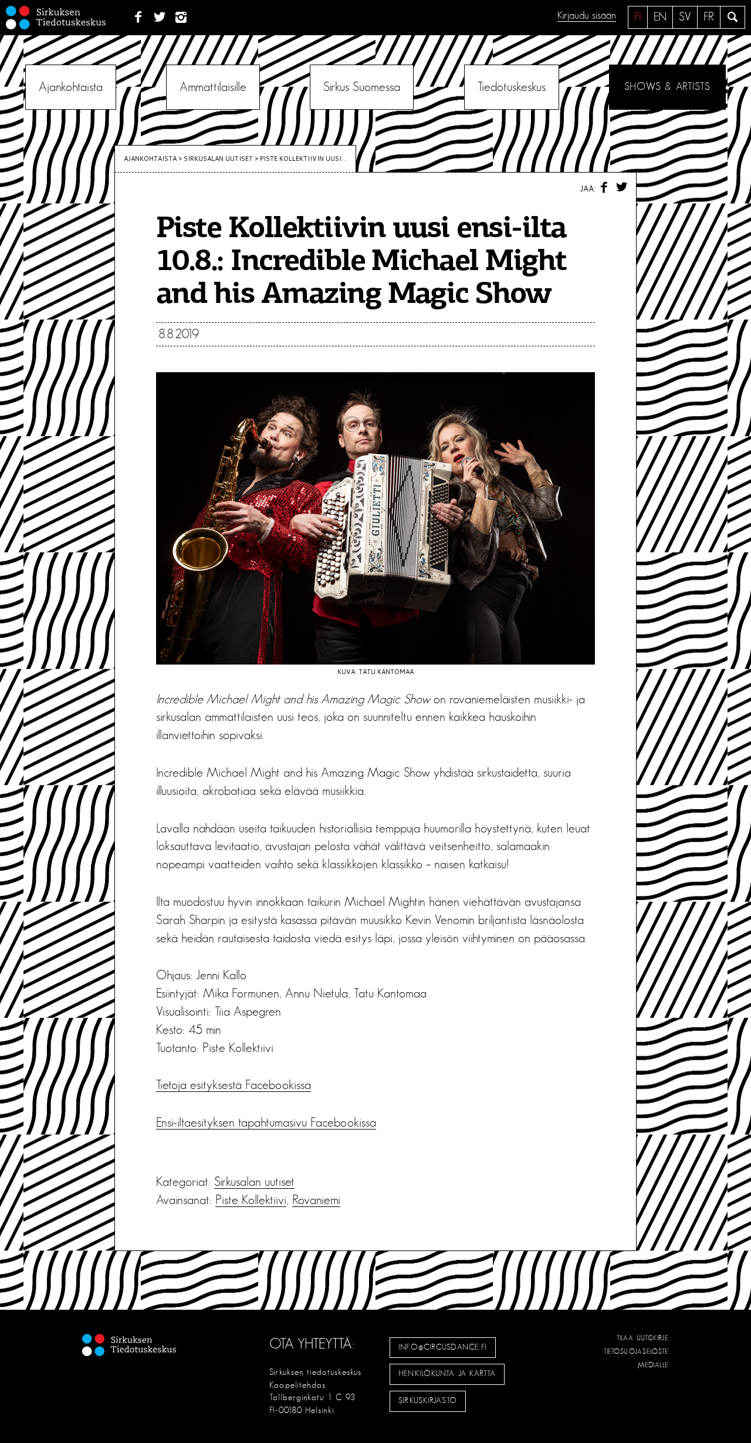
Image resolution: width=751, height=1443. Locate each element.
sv (685, 17)
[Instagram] (181, 17)
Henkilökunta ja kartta (447, 1374)
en (660, 17)
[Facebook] (138, 17)
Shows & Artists (667, 87)
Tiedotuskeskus (512, 86)
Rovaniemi (316, 1199)
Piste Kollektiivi (250, 1199)
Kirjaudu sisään (586, 16)
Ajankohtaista (71, 86)
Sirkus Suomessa (361, 86)
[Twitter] (160, 17)
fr (708, 17)
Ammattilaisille (213, 86)
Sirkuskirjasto (427, 1401)
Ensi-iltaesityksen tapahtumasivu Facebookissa (266, 1122)
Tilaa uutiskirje (643, 1337)
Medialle (653, 1364)
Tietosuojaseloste (636, 1351)
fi (637, 17)
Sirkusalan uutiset (218, 158)
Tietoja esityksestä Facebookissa (233, 1084)
